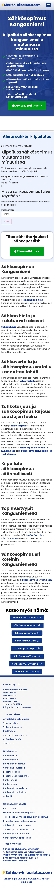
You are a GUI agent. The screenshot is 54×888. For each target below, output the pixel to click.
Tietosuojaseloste (12, 727)
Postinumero (7, 210)
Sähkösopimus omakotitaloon (18, 829)
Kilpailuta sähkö (11, 771)
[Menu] (48, 5)
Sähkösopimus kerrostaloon (36, 579)
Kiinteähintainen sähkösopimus (19, 821)
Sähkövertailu (10, 784)
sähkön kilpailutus (32, 299)
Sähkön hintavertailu (14, 767)
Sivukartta (8, 743)
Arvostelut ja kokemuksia (16, 719)
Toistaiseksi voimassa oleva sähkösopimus (25, 817)
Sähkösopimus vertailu (15, 788)
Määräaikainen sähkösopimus (19, 812)
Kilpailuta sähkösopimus (16, 776)
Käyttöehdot (9, 731)
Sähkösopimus (10, 759)
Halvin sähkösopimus (14, 763)
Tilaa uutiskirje (10, 723)
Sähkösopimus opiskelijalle (17, 837)
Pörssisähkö (9, 808)
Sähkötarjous (10, 780)
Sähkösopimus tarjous (14, 792)
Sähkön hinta (8, 326)
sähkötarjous (18, 425)
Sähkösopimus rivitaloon (16, 833)
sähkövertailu (27, 380)
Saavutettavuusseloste (15, 735)
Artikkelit (7, 796)
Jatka (6, 221)
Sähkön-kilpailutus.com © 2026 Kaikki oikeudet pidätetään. (27, 880)
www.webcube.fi (10, 701)
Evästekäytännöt (12, 739)
